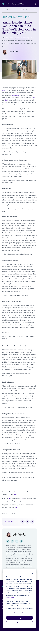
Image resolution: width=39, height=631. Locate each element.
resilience (5, 90)
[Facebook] (22, 522)
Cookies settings (19, 613)
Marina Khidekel (13, 51)
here (15, 494)
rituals (6, 100)
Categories (6, 9)
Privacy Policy (10, 597)
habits (33, 97)
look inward (15, 95)
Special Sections (24, 9)
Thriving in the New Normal (14, 18)
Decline (19, 623)
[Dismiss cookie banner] (32, 573)
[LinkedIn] (32, 522)
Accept (19, 618)
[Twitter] (27, 522)
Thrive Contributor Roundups (15, 16)
